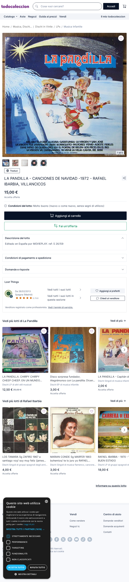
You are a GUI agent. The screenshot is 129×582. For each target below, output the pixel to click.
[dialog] (26, 538)
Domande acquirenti (113, 526)
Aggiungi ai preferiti (109, 291)
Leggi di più (29, 524)
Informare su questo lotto (111, 485)
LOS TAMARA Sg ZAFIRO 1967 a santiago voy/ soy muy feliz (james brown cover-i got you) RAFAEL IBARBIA (23, 458)
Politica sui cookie (55, 551)
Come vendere (77, 520)
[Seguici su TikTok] (83, 539)
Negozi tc (75, 526)
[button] (64, 238)
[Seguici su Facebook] (56, 539)
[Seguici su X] (63, 539)
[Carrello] (124, 6)
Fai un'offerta (68, 226)
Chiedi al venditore (109, 298)
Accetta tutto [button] (16, 567)
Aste (22, 16)
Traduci (14, 170)
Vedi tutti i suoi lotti (59, 289)
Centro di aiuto (112, 514)
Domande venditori (113, 520)
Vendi (62, 16)
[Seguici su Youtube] (76, 539)
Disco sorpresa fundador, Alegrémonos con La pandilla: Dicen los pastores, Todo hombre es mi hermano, (71, 378)
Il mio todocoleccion (113, 16)
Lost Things (12, 281)
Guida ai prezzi (48, 16)
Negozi (32, 16)
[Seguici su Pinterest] (69, 539)
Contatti (107, 532)
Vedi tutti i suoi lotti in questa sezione (60, 297)
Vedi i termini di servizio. (60, 307)
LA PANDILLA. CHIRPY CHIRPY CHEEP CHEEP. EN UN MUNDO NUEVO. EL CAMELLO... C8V (21, 378)
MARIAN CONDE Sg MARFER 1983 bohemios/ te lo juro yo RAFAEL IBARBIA (70, 458)
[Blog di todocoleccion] (89, 539)
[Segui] (121, 38)
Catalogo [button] (9, 16)
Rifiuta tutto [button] (37, 567)
